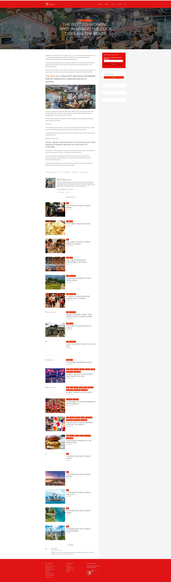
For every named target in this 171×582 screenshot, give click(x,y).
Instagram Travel (70, 569)
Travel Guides (88, 20)
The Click (50, 76)
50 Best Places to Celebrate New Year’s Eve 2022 (79, 375)
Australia (82, 369)
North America (70, 371)
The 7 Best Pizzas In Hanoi (78, 224)
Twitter (67, 571)
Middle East (91, 387)
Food (71, 221)
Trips (112, 4)
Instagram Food (69, 568)
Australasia (77, 369)
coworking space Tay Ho (51, 172)
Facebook (68, 566)
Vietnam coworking (84, 172)
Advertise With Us (49, 569)
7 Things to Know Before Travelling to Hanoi (78, 297)
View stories (61, 192)
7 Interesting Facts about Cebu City (78, 494)
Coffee (71, 323)
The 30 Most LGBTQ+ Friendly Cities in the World (79, 423)
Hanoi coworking (66, 172)
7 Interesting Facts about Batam (78, 475)
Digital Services (49, 568)
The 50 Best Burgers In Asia (79, 362)
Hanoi (59, 172)
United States (84, 420)
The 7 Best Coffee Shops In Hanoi (78, 327)
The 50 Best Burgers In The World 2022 (78, 442)
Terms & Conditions (49, 575)
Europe (93, 369)
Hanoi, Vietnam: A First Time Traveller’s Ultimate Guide (79, 316)
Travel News (76, 399)
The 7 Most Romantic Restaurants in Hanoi (76, 261)
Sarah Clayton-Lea (82, 37)
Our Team (47, 571)
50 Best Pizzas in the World (79, 392)
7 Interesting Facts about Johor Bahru (78, 530)
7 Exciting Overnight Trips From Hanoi (78, 279)
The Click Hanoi (75, 172)
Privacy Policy (48, 577)
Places (119, 4)
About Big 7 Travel (49, 566)
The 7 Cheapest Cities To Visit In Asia (81, 345)
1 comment (98, 37)
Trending (100, 4)
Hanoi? (71, 55)
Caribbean (88, 369)
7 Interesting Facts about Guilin (78, 457)
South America (77, 371)
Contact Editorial (49, 573)
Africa (68, 369)
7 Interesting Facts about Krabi (78, 512)
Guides (106, 4)
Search (113, 77)
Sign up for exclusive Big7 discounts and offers (112, 58)
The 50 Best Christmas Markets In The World (80, 403)
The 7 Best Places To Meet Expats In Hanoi (78, 243)
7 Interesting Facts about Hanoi (78, 207)
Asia (81, 20)
